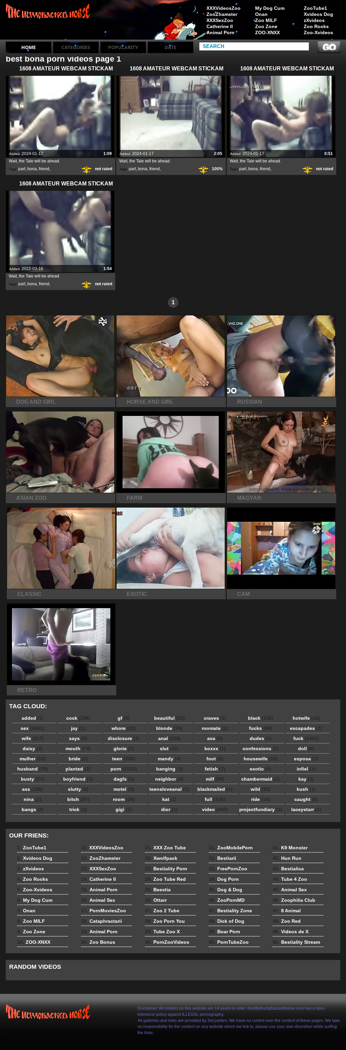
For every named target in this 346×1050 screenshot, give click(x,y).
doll (306, 748)
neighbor (169, 779)
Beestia (158, 889)
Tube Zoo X (162, 931)
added (33, 718)
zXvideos (314, 20)
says (78, 738)
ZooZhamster (221, 14)
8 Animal (287, 910)
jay (78, 728)
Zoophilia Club (294, 900)
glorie (124, 748)
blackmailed (214, 789)
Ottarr (156, 900)
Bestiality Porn (166, 868)
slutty (78, 789)
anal (169, 738)
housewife (261, 758)
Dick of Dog (226, 921)
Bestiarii (222, 858)
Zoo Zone (266, 26)
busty (32, 779)
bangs (33, 809)
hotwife (306, 718)
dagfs (124, 779)
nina (32, 799)
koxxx (215, 748)
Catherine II (219, 26)
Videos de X (290, 931)
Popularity (123, 47)
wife (33, 738)
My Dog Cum (270, 8)
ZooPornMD (227, 900)
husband (32, 769)
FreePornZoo (228, 868)
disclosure (124, 738)
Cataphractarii (101, 921)
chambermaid (260, 779)
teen (123, 758)
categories (75, 47)
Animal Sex (98, 900)
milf (215, 779)
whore (124, 728)
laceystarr (306, 809)
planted (78, 769)
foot (214, 758)
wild (260, 789)
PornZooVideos (167, 942)
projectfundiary (260, 809)
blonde (169, 728)
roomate (215, 728)
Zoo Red (287, 921)
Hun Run (287, 858)
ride (260, 799)
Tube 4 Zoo (290, 879)
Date (170, 47)
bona (32, 168)
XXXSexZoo (219, 20)
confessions (261, 748)
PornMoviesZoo (103, 910)
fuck (306, 738)
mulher (33, 758)
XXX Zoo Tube (165, 847)
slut (169, 748)
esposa (306, 758)
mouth (78, 748)
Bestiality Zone (230, 910)
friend (44, 168)
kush (306, 789)
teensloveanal (169, 789)
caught (306, 799)
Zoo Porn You (165, 921)
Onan (261, 14)
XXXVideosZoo (223, 8)
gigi (124, 809)
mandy (169, 758)
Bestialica (288, 868)
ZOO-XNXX (267, 32)
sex (32, 728)
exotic (260, 769)
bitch (78, 799)
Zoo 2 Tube (162, 910)
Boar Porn (224, 931)
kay (306, 779)
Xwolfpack (161, 858)
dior (169, 809)
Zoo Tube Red (165, 879)
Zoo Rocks (316, 26)
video (215, 809)
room (124, 799)
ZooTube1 (315, 8)
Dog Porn (224, 879)
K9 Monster (290, 847)
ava (215, 738)
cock (78, 718)
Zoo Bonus (98, 942)
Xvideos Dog (318, 14)
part (21, 168)
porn (123, 769)
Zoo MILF (266, 20)
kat (169, 799)
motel (124, 789)
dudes (261, 738)
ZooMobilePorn (231, 847)
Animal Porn (220, 32)
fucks (260, 728)
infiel (306, 769)
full (215, 799)
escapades (306, 728)
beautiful (169, 718)
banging (169, 769)
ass (32, 789)
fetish (215, 769)
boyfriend (78, 779)
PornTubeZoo (229, 942)
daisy (33, 748)
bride (78, 758)
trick (78, 809)
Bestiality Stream (296, 942)
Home (28, 47)
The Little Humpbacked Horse (49, 21)
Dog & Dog (225, 889)
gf (124, 718)
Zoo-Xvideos (318, 32)
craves (215, 718)
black (260, 718)
